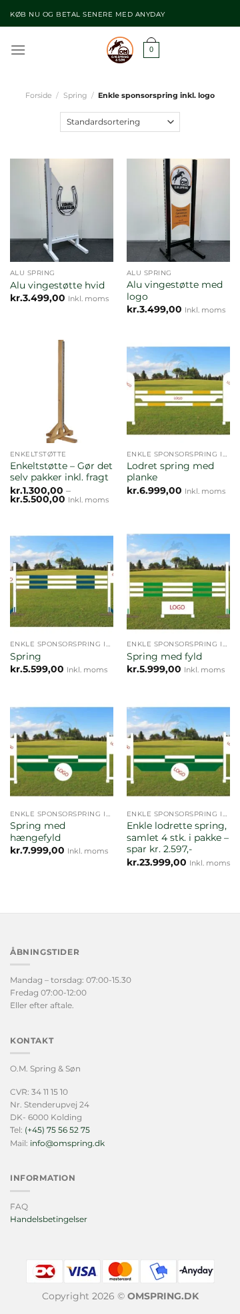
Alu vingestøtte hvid (57, 285)
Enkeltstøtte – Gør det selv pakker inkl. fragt (61, 471)
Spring (75, 95)
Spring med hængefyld (37, 831)
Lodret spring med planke (170, 471)
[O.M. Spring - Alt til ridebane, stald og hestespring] (120, 50)
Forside (38, 95)
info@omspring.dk (67, 1143)
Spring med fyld (164, 656)
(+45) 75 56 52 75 (57, 1130)
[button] (18, 49)
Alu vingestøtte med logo (175, 290)
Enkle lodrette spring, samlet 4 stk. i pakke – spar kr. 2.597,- (178, 837)
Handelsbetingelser (48, 1219)
